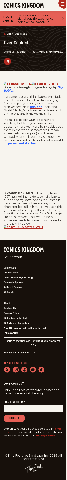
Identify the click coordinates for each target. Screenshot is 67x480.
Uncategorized (17, 34)
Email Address (14, 402)
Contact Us (10, 308)
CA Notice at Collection (17, 323)
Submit (14, 418)
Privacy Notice (45, 435)
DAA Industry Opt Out (15, 318)
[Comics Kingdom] (24, 249)
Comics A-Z (10, 267)
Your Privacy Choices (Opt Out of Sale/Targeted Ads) (34, 342)
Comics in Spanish (14, 282)
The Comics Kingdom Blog (18, 277)
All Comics (9, 292)
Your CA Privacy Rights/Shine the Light (26, 328)
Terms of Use (11, 333)
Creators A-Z (11, 272)
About (7, 303)
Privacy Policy (11, 313)
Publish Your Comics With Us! (20, 352)
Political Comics (13, 287)
